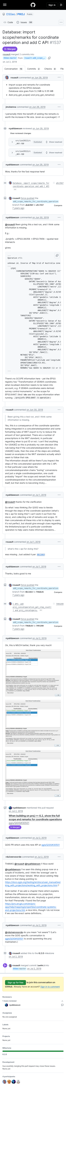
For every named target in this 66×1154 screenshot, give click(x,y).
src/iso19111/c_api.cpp (23, 142)
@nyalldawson (33, 863)
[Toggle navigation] (4, 4)
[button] (59, 77)
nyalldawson (15, 128)
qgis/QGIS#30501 (50, 844)
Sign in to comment (50, 986)
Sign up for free (15, 982)
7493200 (60, 604)
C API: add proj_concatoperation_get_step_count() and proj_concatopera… (32, 607)
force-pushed (27, 198)
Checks (51, 68)
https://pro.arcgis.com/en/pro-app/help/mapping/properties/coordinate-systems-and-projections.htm (30, 906)
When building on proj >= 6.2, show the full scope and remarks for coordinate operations (35, 819)
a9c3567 (60, 183)
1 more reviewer (9, 1001)
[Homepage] (33, 4)
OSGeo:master (10, 58)
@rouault (10, 224)
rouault (6, 54)
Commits (34, 68)
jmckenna (11, 107)
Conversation (14, 68)
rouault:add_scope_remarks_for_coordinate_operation (35, 58)
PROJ (21, 14)
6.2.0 (41, 953)
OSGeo (10, 14)
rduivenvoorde (13, 856)
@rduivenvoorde (14, 932)
